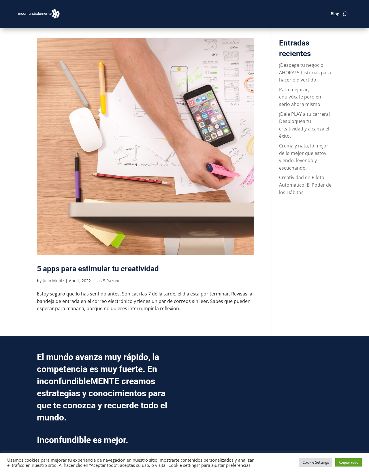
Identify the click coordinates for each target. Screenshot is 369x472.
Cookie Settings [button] (315, 462)
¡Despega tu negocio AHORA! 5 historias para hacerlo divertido (305, 72)
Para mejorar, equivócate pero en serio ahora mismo (300, 96)
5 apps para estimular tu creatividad (98, 268)
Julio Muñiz (53, 280)
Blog (335, 13)
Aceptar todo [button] (348, 462)
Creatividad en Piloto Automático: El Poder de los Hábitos (305, 184)
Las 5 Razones (109, 280)
